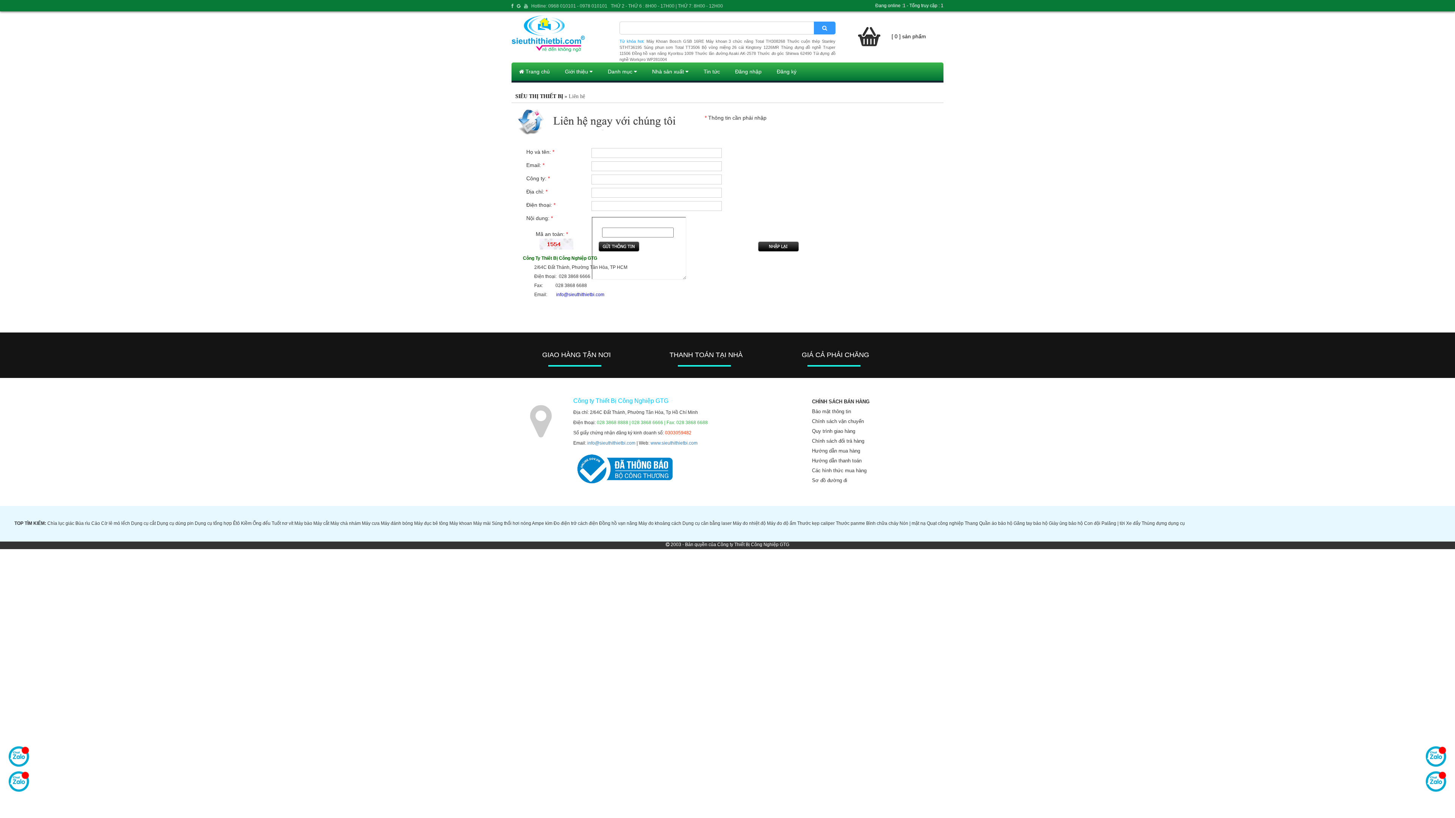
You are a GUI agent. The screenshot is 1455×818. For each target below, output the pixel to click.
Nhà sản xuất (668, 72)
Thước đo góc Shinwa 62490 (784, 53)
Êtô (236, 523)
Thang (971, 523)
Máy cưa (371, 523)
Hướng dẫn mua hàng (836, 451)
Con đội (1092, 523)
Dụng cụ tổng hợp (213, 523)
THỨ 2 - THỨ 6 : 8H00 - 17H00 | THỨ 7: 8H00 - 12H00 (667, 6)
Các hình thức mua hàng (839, 470)
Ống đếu (262, 523)
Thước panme (850, 523)
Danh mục (621, 72)
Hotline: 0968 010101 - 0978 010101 (569, 6)
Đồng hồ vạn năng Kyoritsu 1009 (663, 53)
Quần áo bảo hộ (995, 523)
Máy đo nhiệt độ (749, 523)
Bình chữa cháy (882, 523)
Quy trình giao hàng (833, 431)
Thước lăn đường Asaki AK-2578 (725, 53)
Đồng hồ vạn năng (618, 523)
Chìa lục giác (60, 523)
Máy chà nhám (345, 523)
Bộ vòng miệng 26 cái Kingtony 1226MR (740, 47)
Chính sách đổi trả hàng (838, 441)
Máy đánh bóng (397, 523)
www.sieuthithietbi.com (674, 443)
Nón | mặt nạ (913, 523)
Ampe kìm (542, 523)
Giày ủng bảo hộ (1066, 523)
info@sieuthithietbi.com (611, 443)
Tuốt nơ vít (282, 523)
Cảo (95, 523)
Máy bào (303, 523)
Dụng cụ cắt (143, 523)
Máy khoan (460, 523)
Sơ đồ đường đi (829, 480)
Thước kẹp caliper (816, 523)
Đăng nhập (748, 72)
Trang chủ (537, 72)
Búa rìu (82, 523)
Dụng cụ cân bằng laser (707, 523)
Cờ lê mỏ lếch (115, 523)
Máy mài (482, 523)
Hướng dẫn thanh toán (837, 461)
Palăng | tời (1113, 523)
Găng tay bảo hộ (1031, 523)
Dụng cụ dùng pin (175, 523)
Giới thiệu (577, 72)
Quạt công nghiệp (945, 523)
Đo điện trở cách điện (576, 523)
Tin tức (712, 72)
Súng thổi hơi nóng (511, 523)
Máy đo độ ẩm (781, 523)
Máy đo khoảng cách (659, 523)
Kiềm (246, 523)
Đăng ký (786, 72)
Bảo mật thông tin (831, 411)
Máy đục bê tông (431, 523)
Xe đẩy (1133, 523)
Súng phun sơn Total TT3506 (672, 47)
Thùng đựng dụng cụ (1163, 523)
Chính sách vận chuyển (838, 421)
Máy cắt (321, 523)
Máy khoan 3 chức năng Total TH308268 (745, 41)
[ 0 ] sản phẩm (909, 36)
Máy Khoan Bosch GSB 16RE (675, 41)
